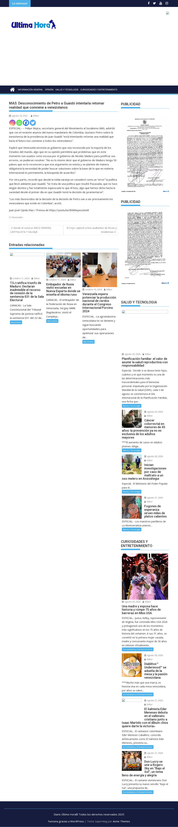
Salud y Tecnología (66, 89)
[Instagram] (12, 123)
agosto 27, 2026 (155, 497)
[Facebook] (26, 123)
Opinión (49, 89)
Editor (36, 115)
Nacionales (17, 217)
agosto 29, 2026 (132, 354)
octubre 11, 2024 (20, 278)
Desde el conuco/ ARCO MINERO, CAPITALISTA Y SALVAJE (31, 229)
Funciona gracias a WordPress (66, 821)
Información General (30, 89)
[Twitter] (33, 123)
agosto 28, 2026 (155, 456)
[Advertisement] (89, 59)
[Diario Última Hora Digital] (12, 89)
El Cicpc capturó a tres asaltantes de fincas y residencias (92, 229)
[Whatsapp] (19, 123)
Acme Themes (121, 821)
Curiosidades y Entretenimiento (98, 89)
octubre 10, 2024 (93, 289)
